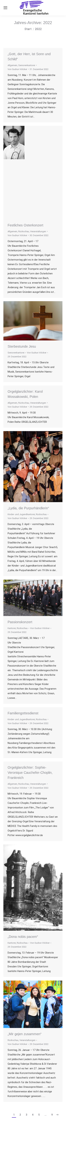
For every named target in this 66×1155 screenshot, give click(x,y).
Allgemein (12, 65)
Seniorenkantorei (26, 65)
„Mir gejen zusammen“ (24, 1034)
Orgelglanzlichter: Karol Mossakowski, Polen (25, 394)
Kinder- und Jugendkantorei (21, 514)
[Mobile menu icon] (5, 8)
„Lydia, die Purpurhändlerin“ (28, 508)
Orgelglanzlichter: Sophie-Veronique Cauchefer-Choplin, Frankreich (30, 773)
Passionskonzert (20, 622)
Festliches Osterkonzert (25, 225)
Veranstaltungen (38, 231)
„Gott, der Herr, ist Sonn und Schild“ (29, 56)
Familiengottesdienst (23, 713)
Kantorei (12, 628)
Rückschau (23, 231)
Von (17, 69)
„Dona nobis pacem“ (23, 937)
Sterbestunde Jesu (22, 346)
